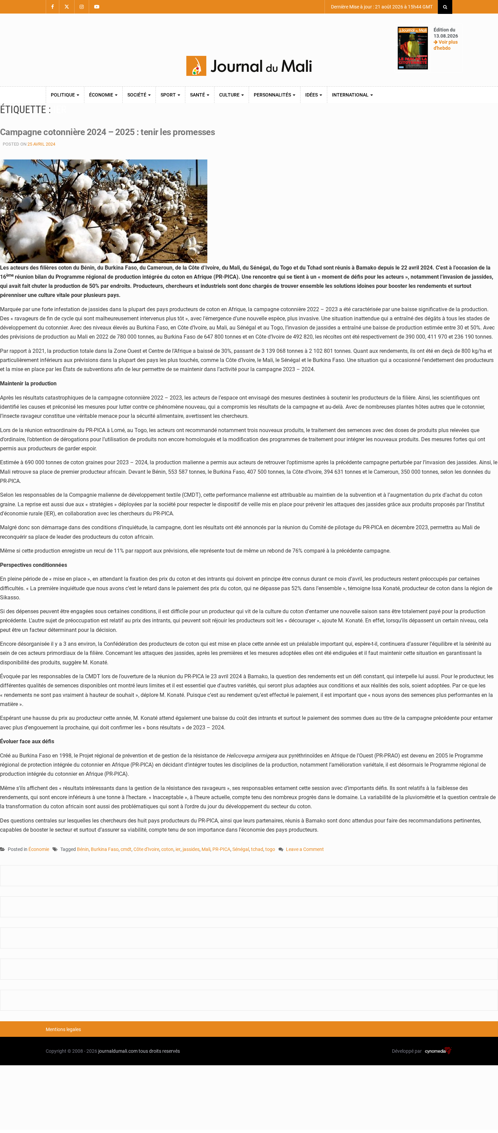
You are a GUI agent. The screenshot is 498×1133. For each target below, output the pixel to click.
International (351, 95)
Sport (169, 95)
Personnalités (273, 95)
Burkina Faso (105, 849)
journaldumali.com (118, 1051)
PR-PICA (221, 849)
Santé (198, 95)
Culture (230, 95)
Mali (206, 849)
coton (167, 849)
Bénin (83, 849)
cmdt (126, 849)
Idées (312, 95)
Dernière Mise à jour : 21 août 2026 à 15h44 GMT (381, 6)
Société (137, 95)
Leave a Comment (305, 850)
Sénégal (240, 849)
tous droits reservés (159, 1051)
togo (270, 849)
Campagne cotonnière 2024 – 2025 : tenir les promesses (107, 132)
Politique (63, 95)
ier (178, 849)
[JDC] (249, 66)
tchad (257, 849)
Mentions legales (63, 1029)
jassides (191, 849)
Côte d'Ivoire (146, 849)
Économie (101, 95)
